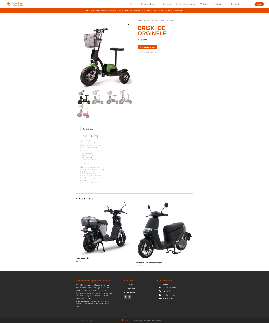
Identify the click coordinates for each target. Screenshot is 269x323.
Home (132, 4)
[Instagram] (129, 297)
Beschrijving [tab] (88, 129)
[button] (129, 24)
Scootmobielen (148, 4)
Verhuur (204, 4)
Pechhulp (235, 4)
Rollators (167, 4)
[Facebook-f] (125, 297)
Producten (218, 4)
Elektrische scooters (185, 4)
